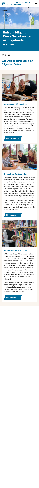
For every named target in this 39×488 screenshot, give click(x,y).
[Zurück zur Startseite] (3, 55)
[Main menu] (35, 3)
